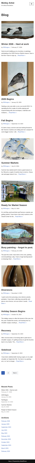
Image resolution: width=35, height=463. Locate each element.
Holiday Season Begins (13, 311)
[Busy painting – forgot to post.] (17, 233)
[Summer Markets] (17, 149)
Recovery (6, 330)
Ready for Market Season (14, 205)
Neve (10, 461)
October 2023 (5, 442)
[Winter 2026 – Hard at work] (17, 30)
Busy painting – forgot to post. (17, 247)
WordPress (23, 461)
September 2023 (6, 445)
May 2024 (4, 433)
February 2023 (5, 451)
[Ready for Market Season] (17, 191)
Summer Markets (9, 163)
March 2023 (4, 448)
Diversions (6, 290)
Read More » (21, 55)
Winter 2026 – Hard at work (15, 44)
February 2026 (5, 421)
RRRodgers (6, 47)
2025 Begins (7, 99)
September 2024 (6, 427)
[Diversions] (17, 276)
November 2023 (6, 439)
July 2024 (4, 430)
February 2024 (5, 436)
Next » (15, 373)
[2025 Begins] (17, 79)
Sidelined (6, 350)
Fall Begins (7, 120)
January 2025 (5, 424)
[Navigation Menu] (31, 3)
